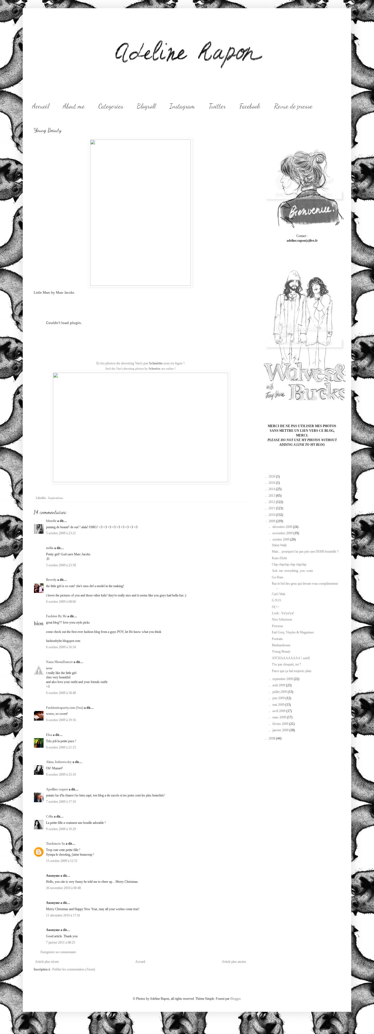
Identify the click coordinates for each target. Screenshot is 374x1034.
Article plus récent (47, 962)
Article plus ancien (234, 962)
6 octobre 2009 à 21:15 (61, 747)
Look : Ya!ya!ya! (283, 613)
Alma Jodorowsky (59, 762)
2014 (272, 489)
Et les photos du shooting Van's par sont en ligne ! (140, 363)
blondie (51, 521)
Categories (110, 106)
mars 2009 (279, 717)
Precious (277, 626)
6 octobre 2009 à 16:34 (61, 647)
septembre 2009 (283, 679)
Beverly (51, 580)
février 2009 (280, 724)
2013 (272, 496)
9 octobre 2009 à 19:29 (61, 829)
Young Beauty (281, 651)
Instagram (182, 106)
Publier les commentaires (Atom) (73, 969)
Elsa (49, 735)
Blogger (235, 999)
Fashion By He (56, 616)
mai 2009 (278, 705)
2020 (272, 476)
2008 (272, 738)
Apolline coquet (57, 789)
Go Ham (277, 577)
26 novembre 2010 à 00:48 (63, 888)
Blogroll (146, 106)
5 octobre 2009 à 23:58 (61, 565)
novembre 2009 (283, 533)
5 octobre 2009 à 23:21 (61, 533)
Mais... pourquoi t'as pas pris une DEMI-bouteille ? (305, 551)
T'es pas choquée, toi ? (286, 664)
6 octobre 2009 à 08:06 (61, 602)
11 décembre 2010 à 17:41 (63, 915)
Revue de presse (293, 106)
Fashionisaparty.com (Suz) (64, 708)
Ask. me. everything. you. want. (292, 571)
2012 (272, 502)
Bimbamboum (281, 645)
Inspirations (55, 497)
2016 (272, 483)
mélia (49, 548)
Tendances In (55, 844)
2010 (272, 515)
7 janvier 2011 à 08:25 (60, 942)
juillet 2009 (280, 692)
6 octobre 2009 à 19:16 (61, 720)
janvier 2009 (280, 730)
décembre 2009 (282, 527)
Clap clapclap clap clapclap (289, 564)
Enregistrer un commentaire (58, 952)
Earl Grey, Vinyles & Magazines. (293, 632)
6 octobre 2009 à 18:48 (61, 693)
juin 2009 (279, 698)
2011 (272, 508)
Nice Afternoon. (282, 619)
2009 (272, 521)
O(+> (275, 607)
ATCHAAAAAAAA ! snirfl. (291, 658)
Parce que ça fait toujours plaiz (291, 671)
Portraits (277, 639)
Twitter (217, 106)
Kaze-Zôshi (279, 558)
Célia (49, 816)
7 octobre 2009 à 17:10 (61, 802)
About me (74, 106)
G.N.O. (277, 600)
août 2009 (279, 685)
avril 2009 (279, 711)
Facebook (250, 106)
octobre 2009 (281, 539)
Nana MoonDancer (59, 662)
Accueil (40, 106)
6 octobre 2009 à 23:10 (61, 774)
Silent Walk (279, 545)
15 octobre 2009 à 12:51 (61, 861)
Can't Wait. (279, 594)
